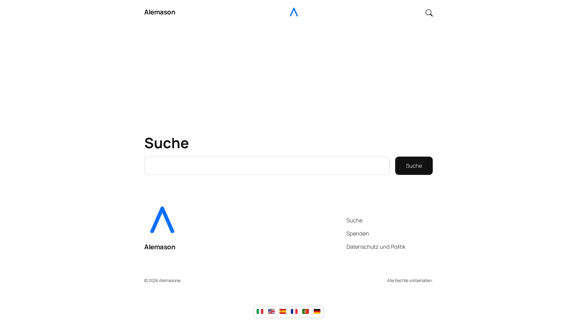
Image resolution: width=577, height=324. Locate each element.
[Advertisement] (288, 72)
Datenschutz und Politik (376, 246)
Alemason (159, 12)
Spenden (358, 233)
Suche (414, 165)
